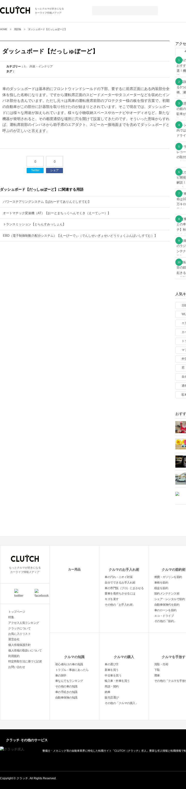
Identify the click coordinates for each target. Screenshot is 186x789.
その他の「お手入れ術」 (120, 604)
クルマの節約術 (174, 569)
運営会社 (13, 639)
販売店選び (112, 697)
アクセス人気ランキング (23, 623)
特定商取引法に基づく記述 (25, 661)
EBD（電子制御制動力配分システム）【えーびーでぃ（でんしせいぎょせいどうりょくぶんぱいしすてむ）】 (80, 235)
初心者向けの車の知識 (69, 664)
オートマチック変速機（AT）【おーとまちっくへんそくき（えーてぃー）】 (57, 213)
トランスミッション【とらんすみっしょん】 (34, 224)
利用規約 (13, 656)
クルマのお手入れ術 (124, 569)
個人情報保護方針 (19, 645)
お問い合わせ (16, 667)
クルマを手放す (174, 657)
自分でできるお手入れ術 (120, 582)
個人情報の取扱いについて (25, 650)
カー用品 (74, 569)
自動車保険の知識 (66, 697)
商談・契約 (112, 686)
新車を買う (112, 670)
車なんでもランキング (69, 681)
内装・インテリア (41, 66)
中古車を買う (113, 675)
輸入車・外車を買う (117, 681)
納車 (107, 692)
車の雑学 (60, 675)
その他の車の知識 (66, 686)
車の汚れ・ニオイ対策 (118, 577)
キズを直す (112, 599)
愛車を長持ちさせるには (120, 593)
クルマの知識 (74, 657)
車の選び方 (112, 664)
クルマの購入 (124, 657)
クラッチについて (19, 628)
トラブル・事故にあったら (72, 670)
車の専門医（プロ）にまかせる (124, 588)
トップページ (16, 611)
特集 (11, 617)
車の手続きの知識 (66, 692)
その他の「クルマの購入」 (121, 703)
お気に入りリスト (19, 633)
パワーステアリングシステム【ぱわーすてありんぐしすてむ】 (47, 201)
